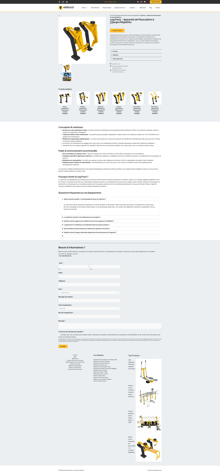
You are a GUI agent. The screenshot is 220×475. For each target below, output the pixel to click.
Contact (75, 355)
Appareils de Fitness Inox (100, 365)
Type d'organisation (65, 305)
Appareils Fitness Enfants (100, 370)
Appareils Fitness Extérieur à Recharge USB (105, 359)
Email (60, 273)
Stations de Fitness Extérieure (101, 363)
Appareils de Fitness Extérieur (101, 361)
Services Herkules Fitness (75, 369)
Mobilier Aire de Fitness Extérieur (102, 379)
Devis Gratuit (156, 2)
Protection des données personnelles (71, 332)
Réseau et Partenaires (75, 367)
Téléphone (61, 281)
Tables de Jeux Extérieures (100, 377)
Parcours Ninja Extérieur (99, 381)
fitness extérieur (117, 169)
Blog (75, 356)
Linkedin (67, 2)
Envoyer (62, 346)
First (59, 269)
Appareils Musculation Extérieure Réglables (127, 15)
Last (91, 269)
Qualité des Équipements (75, 365)
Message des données (65, 297)
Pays (60, 289)
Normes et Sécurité (75, 364)
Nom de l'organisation (66, 313)
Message (61, 321)
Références (75, 358)
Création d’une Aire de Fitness (75, 360)
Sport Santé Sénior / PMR (100, 372)
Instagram (63, 2)
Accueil (112, 15)
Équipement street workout (100, 374)
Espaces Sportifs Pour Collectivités (75, 362)
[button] (86, 8)
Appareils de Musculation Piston (102, 366)
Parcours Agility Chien (99, 375)
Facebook (59, 2)
